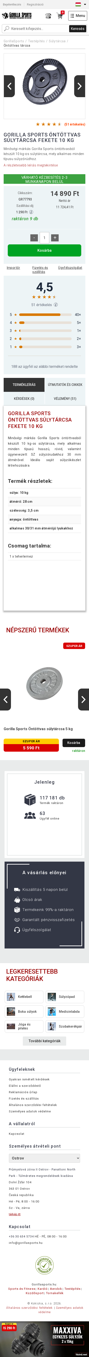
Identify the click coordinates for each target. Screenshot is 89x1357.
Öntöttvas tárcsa (17, 45)
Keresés (77, 29)
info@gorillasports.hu (26, 1243)
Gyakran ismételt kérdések (29, 1079)
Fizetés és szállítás (40, 270)
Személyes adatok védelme (30, 1111)
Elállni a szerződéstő (25, 1085)
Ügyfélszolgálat (70, 268)
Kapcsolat (16, 1133)
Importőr (13, 268)
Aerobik (56, 1288)
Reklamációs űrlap (23, 1092)
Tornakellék (55, 1293)
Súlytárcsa (57, 41)
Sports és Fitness (21, 1288)
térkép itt (15, 1214)
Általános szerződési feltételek (33, 1105)
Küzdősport (35, 1293)
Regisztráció (35, 4)
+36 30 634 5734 (21, 1236)
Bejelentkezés (12, 4)
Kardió (43, 1288)
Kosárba (44, 250)
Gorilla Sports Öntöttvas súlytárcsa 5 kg (38, 729)
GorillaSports (14, 41)
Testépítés (36, 41)
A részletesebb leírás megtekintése (31, 165)
